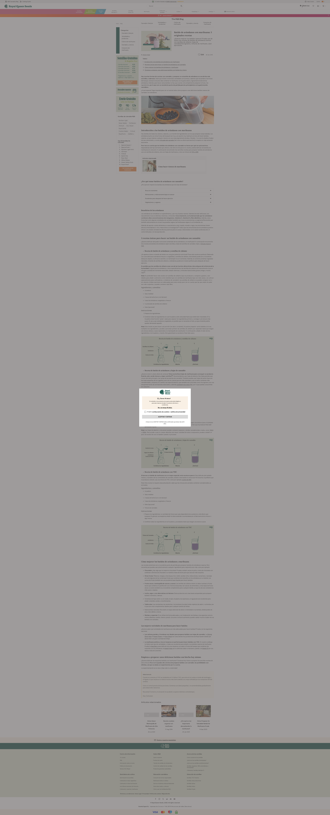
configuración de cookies (160, 412)
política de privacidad (178, 412)
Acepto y (166, 412)
